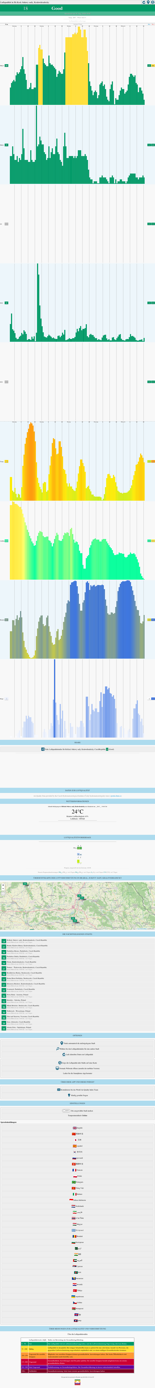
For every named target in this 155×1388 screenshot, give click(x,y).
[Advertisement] (68, 770)
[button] (75, 922)
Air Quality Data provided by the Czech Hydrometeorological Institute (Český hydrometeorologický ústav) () (77, 796)
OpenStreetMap (142, 929)
